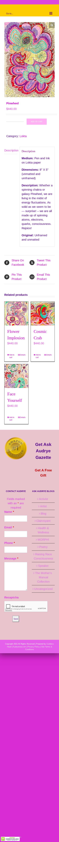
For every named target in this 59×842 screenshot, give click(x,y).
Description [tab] (10, 150)
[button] (52, 25)
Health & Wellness (43, 530)
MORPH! (43, 539)
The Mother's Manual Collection (43, 577)
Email (9, 527)
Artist (43, 506)
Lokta (23, 136)
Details (22, 355)
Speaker (43, 565)
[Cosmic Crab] (43, 313)
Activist (43, 499)
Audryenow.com (19, 647)
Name (9, 511)
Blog (43, 513)
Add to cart (37, 121)
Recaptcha (11, 597)
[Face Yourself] (16, 376)
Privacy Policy (34, 647)
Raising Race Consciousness (43, 556)
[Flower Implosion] (16, 313)
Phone (9, 542)
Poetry (43, 546)
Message (11, 558)
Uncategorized (43, 588)
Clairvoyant (43, 520)
